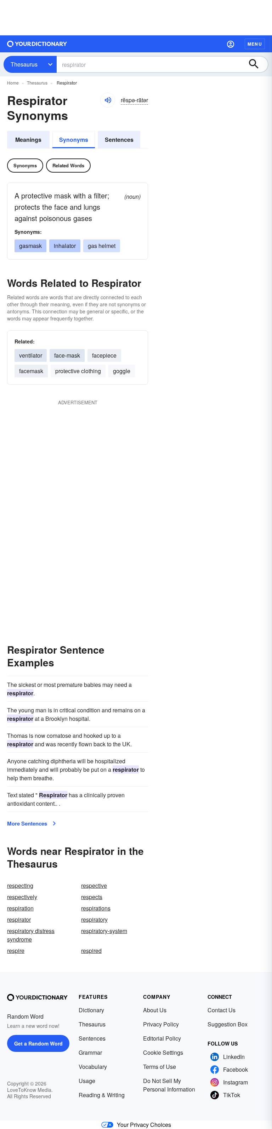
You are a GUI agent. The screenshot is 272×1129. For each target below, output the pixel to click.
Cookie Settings (163, 1052)
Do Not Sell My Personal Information (169, 1085)
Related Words (68, 165)
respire (15, 950)
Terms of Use (159, 1067)
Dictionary (91, 1010)
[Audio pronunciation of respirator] (107, 100)
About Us (154, 1010)
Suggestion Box (228, 1024)
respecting (20, 885)
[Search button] (257, 64)
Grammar (90, 1052)
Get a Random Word (38, 1043)
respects (91, 897)
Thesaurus (24, 64)
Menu (255, 44)
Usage (87, 1081)
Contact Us (222, 1010)
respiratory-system (104, 931)
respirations (95, 908)
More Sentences (27, 823)
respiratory (94, 919)
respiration (20, 908)
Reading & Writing (102, 1095)
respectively (22, 897)
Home (13, 83)
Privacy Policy (161, 1024)
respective (94, 885)
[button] (230, 43)
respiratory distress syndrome (31, 935)
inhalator (65, 246)
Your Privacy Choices (144, 1125)
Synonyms (73, 139)
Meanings (28, 139)
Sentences (119, 139)
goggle (121, 371)
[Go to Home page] (37, 44)
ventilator (30, 355)
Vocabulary (93, 1067)
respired (91, 950)
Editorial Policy (162, 1038)
